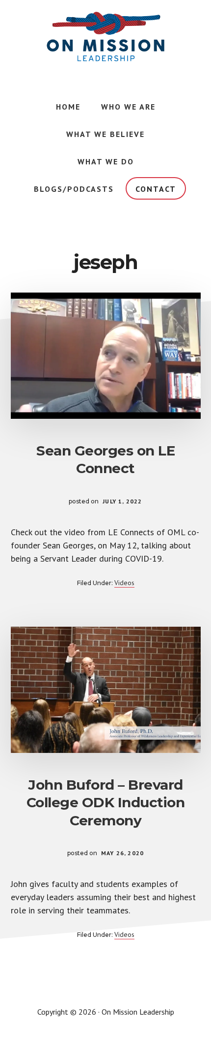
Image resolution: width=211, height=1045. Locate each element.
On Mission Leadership (105, 37)
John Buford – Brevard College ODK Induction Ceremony (105, 802)
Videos (124, 582)
